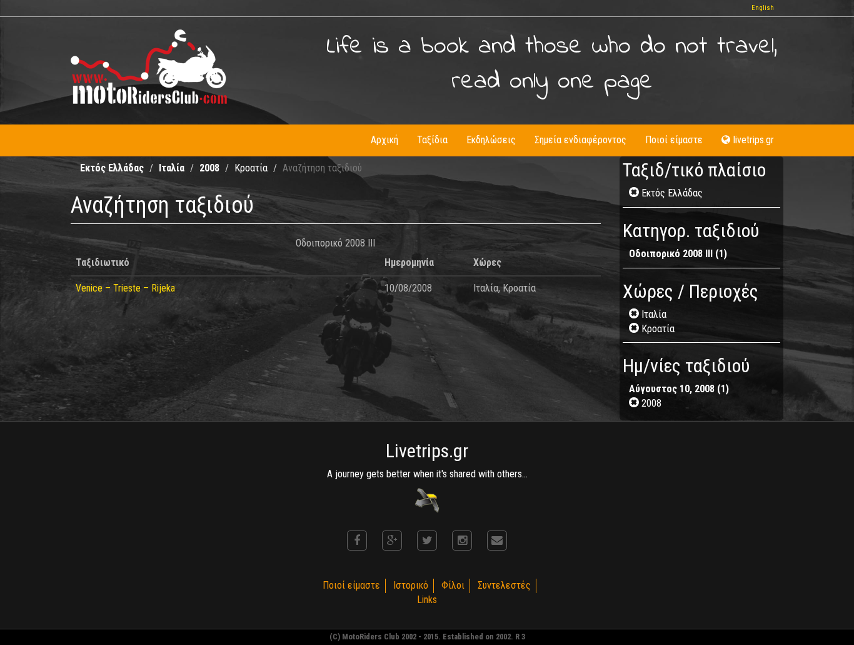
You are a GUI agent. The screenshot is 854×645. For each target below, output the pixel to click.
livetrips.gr (753, 140)
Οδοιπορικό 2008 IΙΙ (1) (678, 254)
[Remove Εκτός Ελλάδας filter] (635, 193)
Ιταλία (171, 168)
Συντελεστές (504, 585)
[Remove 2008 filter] (635, 403)
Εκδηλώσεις (491, 140)
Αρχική (384, 140)
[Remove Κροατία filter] (635, 329)
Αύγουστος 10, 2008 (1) (679, 389)
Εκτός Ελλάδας (112, 168)
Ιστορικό (410, 585)
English (762, 8)
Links (427, 600)
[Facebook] (357, 541)
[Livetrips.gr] (427, 499)
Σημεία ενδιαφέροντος (580, 140)
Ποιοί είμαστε (674, 140)
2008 (209, 168)
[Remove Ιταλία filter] (635, 314)
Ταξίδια (432, 140)
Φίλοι (453, 585)
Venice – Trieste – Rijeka (125, 288)
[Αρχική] (149, 66)
